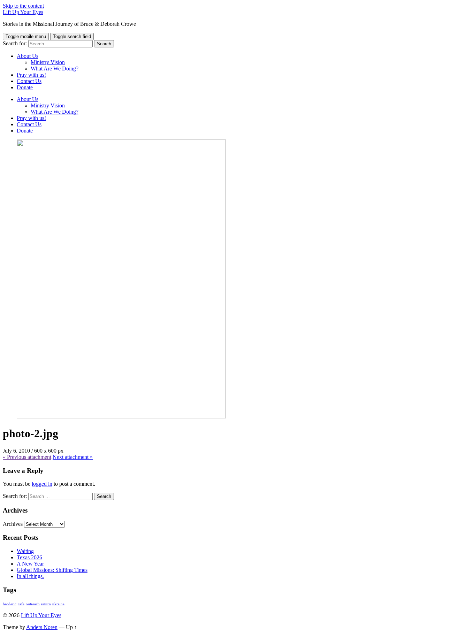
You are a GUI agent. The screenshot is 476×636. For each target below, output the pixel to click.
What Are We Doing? (54, 68)
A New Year (30, 564)
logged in (42, 484)
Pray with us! (31, 75)
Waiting (25, 551)
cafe (21, 604)
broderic (9, 604)
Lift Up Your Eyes (23, 12)
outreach (33, 604)
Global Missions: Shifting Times (52, 570)
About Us (27, 56)
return (46, 604)
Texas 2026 (29, 557)
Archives (13, 524)
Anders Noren (41, 627)
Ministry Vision (48, 62)
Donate (25, 87)
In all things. (30, 576)
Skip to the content (23, 6)
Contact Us (29, 81)
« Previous (27, 457)
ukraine (58, 604)
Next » (73, 457)
